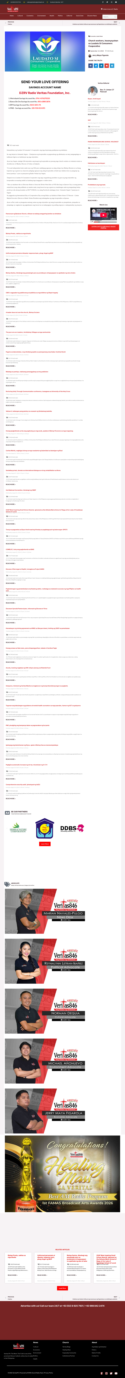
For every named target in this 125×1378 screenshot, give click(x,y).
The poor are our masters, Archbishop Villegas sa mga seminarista (28, 332)
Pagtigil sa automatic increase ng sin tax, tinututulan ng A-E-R (26, 765)
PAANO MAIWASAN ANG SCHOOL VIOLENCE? (103, 142)
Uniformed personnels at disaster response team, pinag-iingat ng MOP (29, 253)
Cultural (20, 15)
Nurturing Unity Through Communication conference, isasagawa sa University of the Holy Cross (38, 391)
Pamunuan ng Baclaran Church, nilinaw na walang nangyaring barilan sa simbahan (33, 213)
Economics (30, 15)
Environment (41, 15)
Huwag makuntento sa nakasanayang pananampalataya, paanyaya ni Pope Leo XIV (33, 804)
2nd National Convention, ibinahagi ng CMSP (21, 490)
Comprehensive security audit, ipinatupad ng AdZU (23, 784)
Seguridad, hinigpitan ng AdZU (16, 863)
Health (52, 15)
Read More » (11, 228)
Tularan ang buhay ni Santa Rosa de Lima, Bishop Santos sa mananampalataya (32, 844)
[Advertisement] (45, 128)
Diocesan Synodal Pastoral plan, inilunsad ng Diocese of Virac (26, 608)
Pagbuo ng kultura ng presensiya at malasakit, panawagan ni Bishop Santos (31, 824)
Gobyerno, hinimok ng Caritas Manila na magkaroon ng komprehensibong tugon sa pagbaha (37, 686)
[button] (90, 65)
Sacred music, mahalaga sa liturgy (17, 883)
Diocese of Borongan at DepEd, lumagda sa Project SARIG (25, 569)
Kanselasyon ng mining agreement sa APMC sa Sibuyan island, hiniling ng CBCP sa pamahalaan (38, 628)
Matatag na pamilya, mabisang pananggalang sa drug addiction (27, 371)
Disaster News (92, 15)
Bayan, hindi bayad (94, 98)
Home (12, 15)
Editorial (69, 15)
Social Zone (79, 15)
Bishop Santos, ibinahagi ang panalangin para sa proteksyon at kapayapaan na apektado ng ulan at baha (40, 273)
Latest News (99, 36)
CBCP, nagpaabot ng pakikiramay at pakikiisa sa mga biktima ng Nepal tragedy (32, 292)
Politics (60, 15)
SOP (89, 120)
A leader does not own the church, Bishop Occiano (23, 312)
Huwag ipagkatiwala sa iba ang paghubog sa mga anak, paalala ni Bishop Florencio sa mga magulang (39, 431)
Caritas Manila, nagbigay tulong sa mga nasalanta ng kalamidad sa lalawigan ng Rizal (34, 450)
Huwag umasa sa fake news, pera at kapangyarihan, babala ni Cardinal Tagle (31, 648)
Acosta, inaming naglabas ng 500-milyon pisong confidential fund (28, 668)
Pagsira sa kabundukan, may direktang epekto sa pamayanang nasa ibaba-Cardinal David (36, 352)
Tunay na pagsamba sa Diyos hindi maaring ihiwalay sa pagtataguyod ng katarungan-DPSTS (36, 529)
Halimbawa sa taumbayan (96, 163)
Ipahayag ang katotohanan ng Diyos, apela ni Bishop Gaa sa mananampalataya (32, 745)
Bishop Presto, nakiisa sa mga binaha (18, 233)
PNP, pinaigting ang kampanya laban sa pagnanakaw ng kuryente (27, 725)
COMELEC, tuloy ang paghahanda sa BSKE (20, 549)
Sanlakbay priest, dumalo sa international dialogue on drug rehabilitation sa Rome (33, 470)
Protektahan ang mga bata (96, 185)
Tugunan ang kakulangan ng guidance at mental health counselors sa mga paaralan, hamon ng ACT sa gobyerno (43, 705)
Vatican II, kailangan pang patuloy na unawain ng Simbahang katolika (29, 411)
